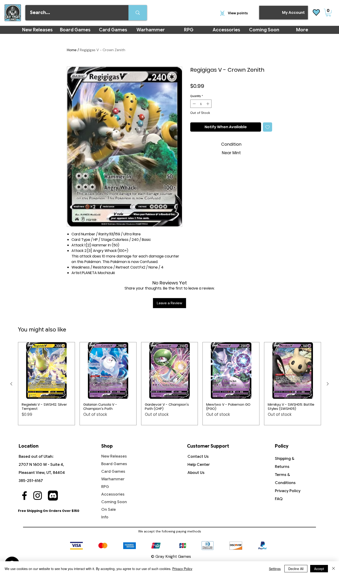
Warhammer (113, 479)
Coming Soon (114, 501)
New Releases (114, 456)
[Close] (333, 568)
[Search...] (137, 12)
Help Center (198, 464)
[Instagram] (37, 495)
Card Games (113, 471)
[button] (328, 13)
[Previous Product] (11, 384)
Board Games (114, 463)
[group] (169, 383)
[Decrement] (193, 104)
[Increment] (208, 104)
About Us (196, 472)
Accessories (113, 494)
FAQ (279, 498)
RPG (105, 486)
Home (72, 49)
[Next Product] (327, 384)
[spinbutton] (200, 104)
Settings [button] (275, 568)
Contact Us (198, 456)
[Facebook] (24, 495)
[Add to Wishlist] (267, 127)
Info (104, 517)
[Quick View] (46, 370)
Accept (319, 568)
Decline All (295, 568)
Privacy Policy (287, 490)
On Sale (108, 509)
